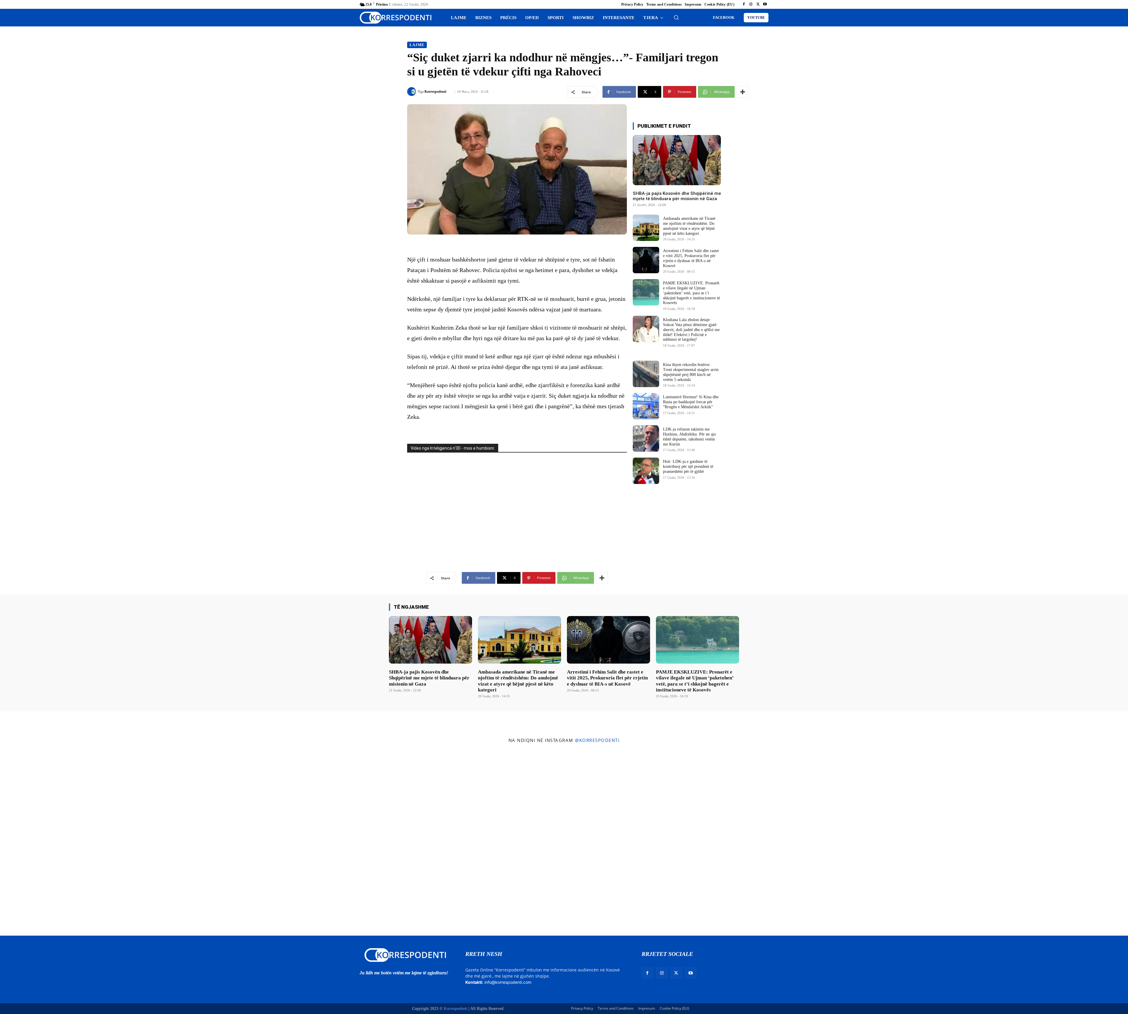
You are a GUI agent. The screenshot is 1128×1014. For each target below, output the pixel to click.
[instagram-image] (93, 841)
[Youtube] (764, 4)
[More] (742, 92)
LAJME (416, 45)
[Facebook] (743, 4)
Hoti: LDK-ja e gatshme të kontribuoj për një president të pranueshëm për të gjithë (688, 466)
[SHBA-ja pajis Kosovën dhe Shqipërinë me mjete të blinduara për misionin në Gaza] (677, 160)
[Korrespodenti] (412, 91)
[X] (757, 4)
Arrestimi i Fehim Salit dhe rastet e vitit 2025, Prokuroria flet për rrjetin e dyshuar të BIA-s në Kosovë (607, 678)
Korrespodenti (435, 92)
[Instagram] (750, 4)
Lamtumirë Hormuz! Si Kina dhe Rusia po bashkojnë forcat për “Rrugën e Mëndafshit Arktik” (691, 402)
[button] (676, 17)
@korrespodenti (597, 740)
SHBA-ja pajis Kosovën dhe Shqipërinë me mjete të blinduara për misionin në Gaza (677, 196)
